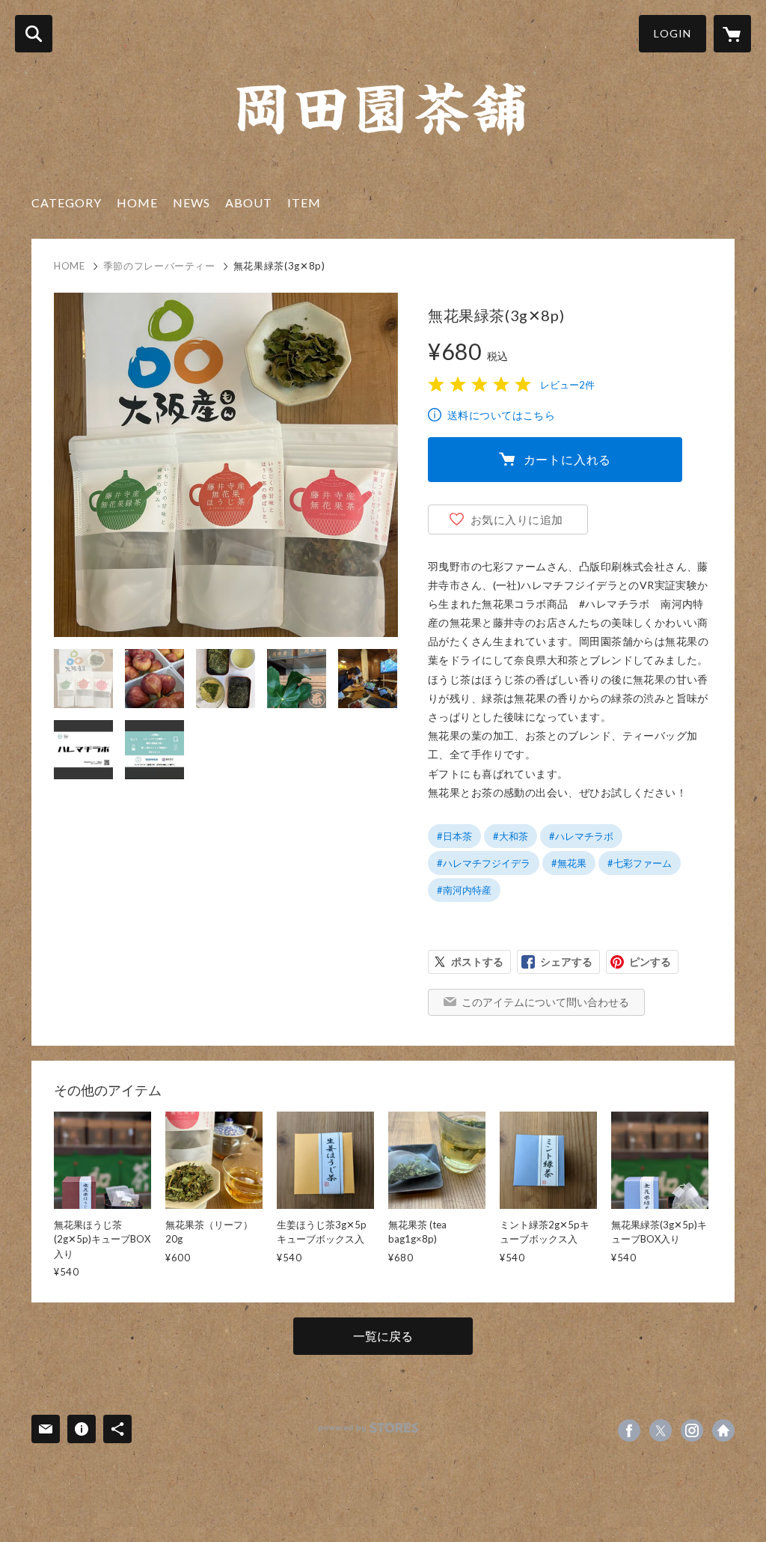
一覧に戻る (383, 1336)
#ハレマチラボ (581, 836)
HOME (137, 202)
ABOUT (248, 202)
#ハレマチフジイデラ (483, 863)
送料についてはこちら (501, 415)
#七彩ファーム (639, 863)
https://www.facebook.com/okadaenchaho (629, 1430)
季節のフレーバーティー (159, 266)
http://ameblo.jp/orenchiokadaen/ (723, 1430)
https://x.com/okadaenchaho (660, 1430)
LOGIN (672, 33)
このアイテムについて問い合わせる (545, 1002)
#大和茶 (510, 836)
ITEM (304, 202)
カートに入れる (568, 459)
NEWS (191, 202)
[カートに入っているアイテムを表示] (732, 33)
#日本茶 (454, 836)
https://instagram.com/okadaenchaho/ (692, 1430)
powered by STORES (368, 1427)
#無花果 (568, 863)
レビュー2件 (567, 385)
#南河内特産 (464, 890)
